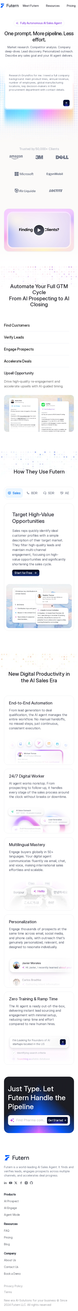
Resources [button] (53, 5)
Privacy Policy (13, 1286)
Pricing (71, 5)
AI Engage (10, 1208)
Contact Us (11, 1267)
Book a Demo (12, 1273)
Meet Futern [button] (31, 5)
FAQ (6, 1230)
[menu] (41, 6)
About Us (10, 1260)
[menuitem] (31, 6)
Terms (8, 1292)
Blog (7, 1244)
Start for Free (23, 572)
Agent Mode (12, 1214)
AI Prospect (11, 1201)
